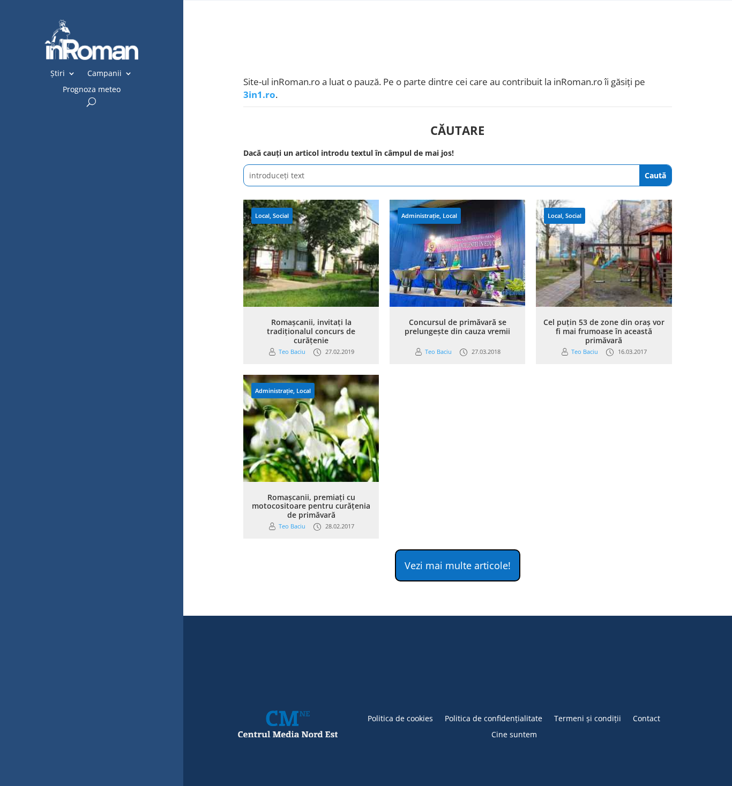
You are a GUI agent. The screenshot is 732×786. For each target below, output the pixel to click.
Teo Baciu (292, 351)
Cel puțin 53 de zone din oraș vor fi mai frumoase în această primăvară (603, 331)
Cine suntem (514, 733)
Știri (57, 74)
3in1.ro (259, 94)
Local (262, 215)
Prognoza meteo (92, 90)
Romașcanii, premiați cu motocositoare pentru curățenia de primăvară (311, 506)
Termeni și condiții (587, 717)
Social (281, 215)
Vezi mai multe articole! (458, 565)
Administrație (420, 215)
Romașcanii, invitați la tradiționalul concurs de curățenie (311, 331)
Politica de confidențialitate (493, 717)
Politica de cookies (400, 717)
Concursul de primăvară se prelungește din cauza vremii (457, 326)
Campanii (104, 74)
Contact (646, 717)
